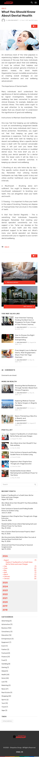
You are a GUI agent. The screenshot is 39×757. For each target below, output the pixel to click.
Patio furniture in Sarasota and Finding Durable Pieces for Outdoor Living (23, 453)
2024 (5, 586)
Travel (4, 707)
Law (3, 682)
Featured (5, 653)
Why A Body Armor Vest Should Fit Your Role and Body (23, 444)
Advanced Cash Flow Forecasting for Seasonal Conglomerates (17, 546)
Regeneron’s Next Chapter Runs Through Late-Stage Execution (21, 463)
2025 (5, 582)
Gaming (4, 667)
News (3, 689)
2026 (5, 556)
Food (3, 660)
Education (5, 635)
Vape (3, 710)
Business (4, 628)
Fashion (4, 649)
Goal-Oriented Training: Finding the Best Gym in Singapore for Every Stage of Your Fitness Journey (25, 321)
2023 (5, 590)
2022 (5, 594)
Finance (4, 657)
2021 (5, 598)
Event (4, 646)
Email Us (19, 752)
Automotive (6, 624)
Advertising (5, 621)
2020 (5, 602)
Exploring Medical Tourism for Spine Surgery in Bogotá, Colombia (26, 403)
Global (4, 671)
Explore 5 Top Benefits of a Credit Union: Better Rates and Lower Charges (23, 435)
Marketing (5, 685)
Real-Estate (6, 692)
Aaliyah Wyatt (13, 20)
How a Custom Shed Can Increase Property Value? (18, 532)
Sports (4, 700)
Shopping (5, 696)
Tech (3, 703)
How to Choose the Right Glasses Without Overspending (24, 337)
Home (4, 678)
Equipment (5, 642)
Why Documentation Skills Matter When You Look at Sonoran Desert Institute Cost (19, 538)
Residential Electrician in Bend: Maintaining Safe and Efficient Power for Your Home (23, 473)
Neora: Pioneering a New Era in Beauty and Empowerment (26, 418)
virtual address (7, 721)
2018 (5, 610)
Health (4, 8)
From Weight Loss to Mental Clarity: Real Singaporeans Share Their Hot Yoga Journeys (26, 353)
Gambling (5, 664)
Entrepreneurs (6, 639)
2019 (5, 606)
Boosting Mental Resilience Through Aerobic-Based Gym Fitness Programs (26, 388)
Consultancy (6, 631)
